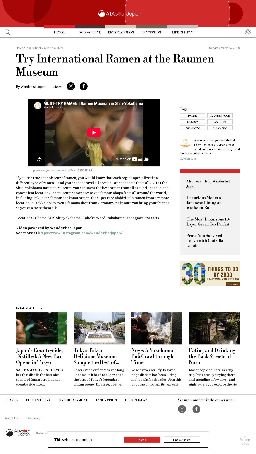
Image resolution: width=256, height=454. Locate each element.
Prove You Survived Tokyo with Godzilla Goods (204, 240)
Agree (142, 439)
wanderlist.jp (188, 158)
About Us (11, 418)
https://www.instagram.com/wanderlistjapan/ (80, 232)
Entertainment (121, 32)
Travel (59, 32)
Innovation (151, 32)
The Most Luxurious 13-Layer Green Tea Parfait (208, 222)
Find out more (181, 439)
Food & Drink (90, 32)
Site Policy (33, 418)
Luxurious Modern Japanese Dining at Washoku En (203, 202)
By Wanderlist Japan (30, 86)
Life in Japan (182, 32)
